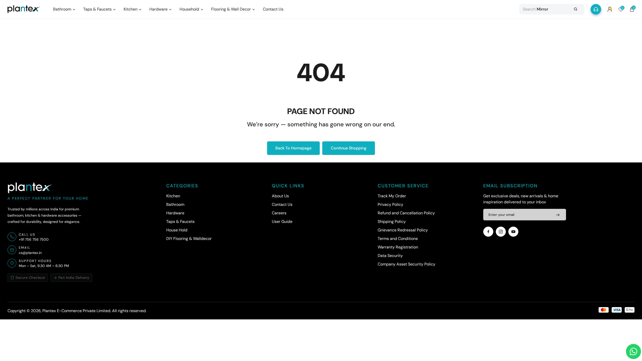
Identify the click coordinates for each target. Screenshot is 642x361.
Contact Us (282, 204)
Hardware (175, 213)
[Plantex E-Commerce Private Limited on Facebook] (488, 232)
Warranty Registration (398, 247)
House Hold (176, 230)
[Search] (576, 9)
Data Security (390, 255)
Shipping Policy (392, 221)
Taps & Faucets (180, 221)
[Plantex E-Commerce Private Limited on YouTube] (513, 232)
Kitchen (173, 196)
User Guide (282, 221)
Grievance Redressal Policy (403, 230)
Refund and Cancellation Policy (406, 213)
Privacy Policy (390, 204)
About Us (280, 196)
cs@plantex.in (30, 252)
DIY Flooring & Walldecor (189, 238)
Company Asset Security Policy (406, 264)
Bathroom (175, 204)
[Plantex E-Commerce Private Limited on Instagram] (501, 232)
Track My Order (392, 196)
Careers (279, 213)
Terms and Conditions (398, 238)
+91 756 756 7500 (34, 239)
